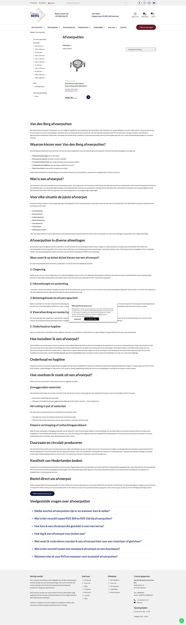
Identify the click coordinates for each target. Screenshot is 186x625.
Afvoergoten (53, 27)
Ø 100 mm (38, 52)
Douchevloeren (69, 27)
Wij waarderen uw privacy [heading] (82, 306)
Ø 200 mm (38, 71)
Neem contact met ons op (42, 493)
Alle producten (115, 592)
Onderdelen (98, 27)
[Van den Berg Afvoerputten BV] (37, 15)
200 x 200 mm (39, 74)
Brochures (42, 3)
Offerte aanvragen (146, 27)
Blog (85, 586)
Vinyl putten (36, 226)
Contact (123, 27)
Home (32, 32)
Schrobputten (37, 223)
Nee (36, 96)
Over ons (111, 27)
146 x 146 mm (39, 62)
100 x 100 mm (39, 49)
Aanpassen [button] (77, 319)
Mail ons (140, 602)
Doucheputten (37, 211)
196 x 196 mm (39, 68)
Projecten (87, 589)
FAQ (85, 598)
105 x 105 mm (39, 55)
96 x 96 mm (39, 46)
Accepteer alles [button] (92, 319)
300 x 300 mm (39, 78)
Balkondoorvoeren (39, 230)
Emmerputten (37, 214)
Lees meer (66, 45)
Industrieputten (38, 217)
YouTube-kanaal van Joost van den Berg (67, 353)
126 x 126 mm (39, 59)
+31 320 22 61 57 (61, 16)
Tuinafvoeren (83, 27)
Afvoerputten (36, 27)
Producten (33, 3)
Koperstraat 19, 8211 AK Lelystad (105, 16)
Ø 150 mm (38, 65)
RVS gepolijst (39, 86)
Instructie (87, 592)
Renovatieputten (38, 220)
